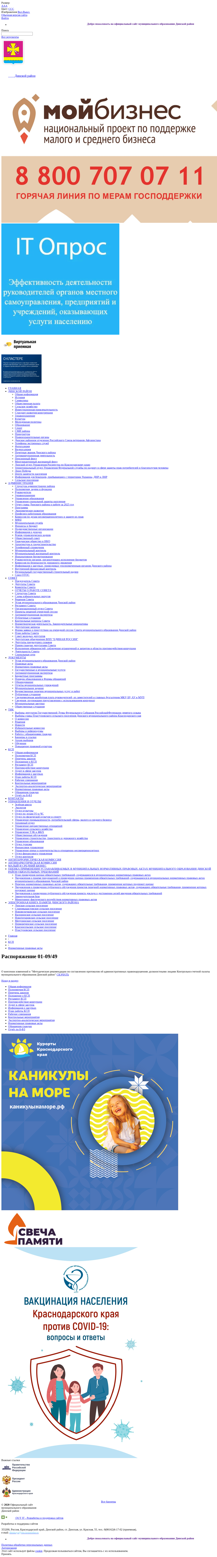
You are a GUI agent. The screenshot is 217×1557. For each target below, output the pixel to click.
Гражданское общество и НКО (32, 541)
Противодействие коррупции (32, 767)
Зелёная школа (23, 804)
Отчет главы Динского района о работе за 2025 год (44, 504)
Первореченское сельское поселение (36, 923)
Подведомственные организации (34, 529)
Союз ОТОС (22, 574)
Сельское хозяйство (26, 406)
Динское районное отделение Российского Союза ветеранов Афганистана (58, 440)
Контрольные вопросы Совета (32, 620)
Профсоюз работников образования (35, 513)
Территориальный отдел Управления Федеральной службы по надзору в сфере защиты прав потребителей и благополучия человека (91, 467)
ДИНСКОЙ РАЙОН (20, 391)
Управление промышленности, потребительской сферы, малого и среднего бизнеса (63, 819)
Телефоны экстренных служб (32, 443)
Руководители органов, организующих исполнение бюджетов (51, 559)
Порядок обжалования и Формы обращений (40, 679)
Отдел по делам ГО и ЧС (29, 813)
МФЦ (18, 519)
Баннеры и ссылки (25, 737)
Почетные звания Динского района (35, 452)
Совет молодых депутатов (30, 636)
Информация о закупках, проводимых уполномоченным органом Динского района (63, 565)
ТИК (11, 709)
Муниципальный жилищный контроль (37, 553)
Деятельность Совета (27, 651)
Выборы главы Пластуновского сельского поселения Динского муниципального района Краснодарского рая (78, 715)
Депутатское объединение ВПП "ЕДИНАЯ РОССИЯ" (46, 639)
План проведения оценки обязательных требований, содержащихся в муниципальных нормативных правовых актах (83, 874)
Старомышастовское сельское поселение (38, 908)
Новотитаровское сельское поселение (36, 917)
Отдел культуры (24, 810)
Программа (21, 507)
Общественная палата (27, 403)
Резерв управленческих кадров (33, 535)
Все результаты (10, 37)
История (20, 397)
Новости (20, 724)
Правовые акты (24, 663)
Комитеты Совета (25, 587)
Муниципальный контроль (30, 550)
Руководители (23, 492)
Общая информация (26, 394)
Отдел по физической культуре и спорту (38, 816)
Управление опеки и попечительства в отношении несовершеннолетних (57, 850)
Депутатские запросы (27, 627)
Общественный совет (27, 538)
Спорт (18, 428)
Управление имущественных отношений (38, 826)
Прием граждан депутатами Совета (35, 645)
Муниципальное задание (29, 688)
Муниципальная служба (29, 522)
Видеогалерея (23, 449)
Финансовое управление (29, 847)
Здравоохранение (25, 415)
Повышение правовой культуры (33, 746)
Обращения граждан (27, 792)
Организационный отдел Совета (34, 608)
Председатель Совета (27, 581)
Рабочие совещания (26, 780)
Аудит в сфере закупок (28, 770)
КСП (11, 749)
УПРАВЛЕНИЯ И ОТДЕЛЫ (24, 801)
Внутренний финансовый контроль (35, 568)
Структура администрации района (35, 486)
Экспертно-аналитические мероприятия (38, 786)
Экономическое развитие (29, 510)
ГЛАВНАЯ (14, 388)
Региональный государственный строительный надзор (46, 571)
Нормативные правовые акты (32, 789)
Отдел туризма (23, 844)
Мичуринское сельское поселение (34, 920)
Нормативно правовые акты (31, 666)
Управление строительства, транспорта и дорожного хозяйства (51, 838)
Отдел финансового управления (33, 853)
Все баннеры (108, 1501)
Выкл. (26, 12)
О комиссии (22, 718)
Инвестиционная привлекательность (36, 409)
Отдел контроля (24, 856)
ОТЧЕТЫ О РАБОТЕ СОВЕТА (33, 590)
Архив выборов (24, 740)
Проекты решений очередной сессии (36, 611)
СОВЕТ (12, 578)
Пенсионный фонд (26, 458)
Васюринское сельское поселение (34, 914)
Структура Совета (25, 593)
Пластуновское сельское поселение (35, 930)
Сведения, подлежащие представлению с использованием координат (55, 700)
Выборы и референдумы (29, 731)
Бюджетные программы (28, 676)
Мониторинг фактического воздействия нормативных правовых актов (56, 899)
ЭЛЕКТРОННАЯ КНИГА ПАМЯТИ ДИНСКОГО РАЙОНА (43, 902)
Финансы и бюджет (26, 525)
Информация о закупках (29, 773)
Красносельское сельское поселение (35, 927)
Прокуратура (22, 434)
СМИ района (22, 431)
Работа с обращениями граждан (33, 734)
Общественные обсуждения (31, 835)
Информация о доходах (28, 532)
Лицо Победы (23, 470)
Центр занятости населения (31, 473)
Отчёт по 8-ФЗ (23, 795)
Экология (20, 807)
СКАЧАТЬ (63, 974)
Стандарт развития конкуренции (34, 412)
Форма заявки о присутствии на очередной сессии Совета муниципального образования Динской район (75, 630)
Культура (20, 418)
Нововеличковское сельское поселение (37, 911)
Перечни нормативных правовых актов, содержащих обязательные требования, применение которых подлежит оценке (84, 884)
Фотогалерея (22, 446)
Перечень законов (25, 758)
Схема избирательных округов (33, 596)
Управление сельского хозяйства (34, 829)
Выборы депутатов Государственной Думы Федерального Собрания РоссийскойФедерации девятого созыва (78, 712)
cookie (38, 1551)
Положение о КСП (26, 761)
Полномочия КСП (25, 755)
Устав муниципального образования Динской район (45, 602)
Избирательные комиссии (30, 728)
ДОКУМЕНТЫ (17, 657)
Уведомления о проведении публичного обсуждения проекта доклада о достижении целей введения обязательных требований (88, 893)
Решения (20, 721)
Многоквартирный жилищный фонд (36, 461)
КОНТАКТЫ (16, 798)
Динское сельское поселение (31, 905)
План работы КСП (25, 777)
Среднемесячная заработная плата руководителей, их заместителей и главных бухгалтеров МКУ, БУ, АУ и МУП (79, 697)
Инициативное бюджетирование (34, 556)
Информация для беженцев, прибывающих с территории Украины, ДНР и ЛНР (61, 477)
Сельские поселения (26, 480)
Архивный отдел (25, 822)
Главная (12, 935)
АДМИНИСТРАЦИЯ (20, 483)
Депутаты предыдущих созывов (33, 642)
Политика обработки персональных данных (26, 1544)
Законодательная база (27, 896)
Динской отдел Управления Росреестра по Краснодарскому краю (52, 464)
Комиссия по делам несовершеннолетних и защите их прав (49, 516)
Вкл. (20, 12)
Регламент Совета (25, 605)
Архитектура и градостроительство (35, 544)
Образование (22, 424)
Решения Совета (24, 599)
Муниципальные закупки (30, 703)
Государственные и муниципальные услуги (40, 669)
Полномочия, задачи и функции (33, 489)
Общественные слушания (30, 706)
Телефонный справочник (29, 547)
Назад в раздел (9, 980)
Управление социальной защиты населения (40, 501)
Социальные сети (25, 654)
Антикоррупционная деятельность (35, 455)
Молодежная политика (28, 421)
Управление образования (29, 498)
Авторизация (9, 1547)
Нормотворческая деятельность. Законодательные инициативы (51, 623)
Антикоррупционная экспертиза (34, 614)
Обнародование (24, 682)
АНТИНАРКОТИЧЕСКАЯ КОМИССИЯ (32, 862)
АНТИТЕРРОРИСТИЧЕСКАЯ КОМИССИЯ (34, 859)
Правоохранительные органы (32, 437)
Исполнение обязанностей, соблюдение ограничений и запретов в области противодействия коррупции (75, 648)
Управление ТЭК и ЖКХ (29, 832)
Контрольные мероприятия (30, 783)
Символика (21, 400)
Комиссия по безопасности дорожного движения (43, 562)
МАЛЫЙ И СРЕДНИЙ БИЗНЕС (27, 865)
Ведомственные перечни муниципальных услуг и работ (47, 691)
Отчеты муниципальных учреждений (36, 685)
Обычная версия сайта (14, 15)
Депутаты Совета (25, 584)
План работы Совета (27, 633)
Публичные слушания (28, 617)
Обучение (20, 743)
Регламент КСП (24, 764)
